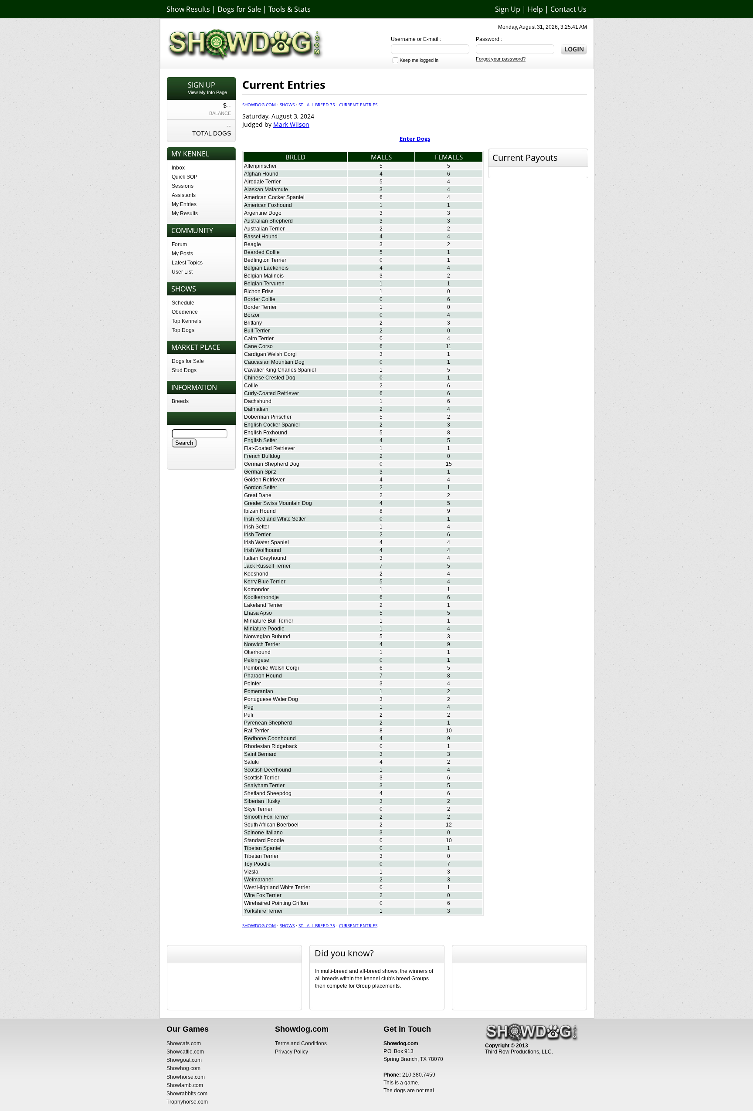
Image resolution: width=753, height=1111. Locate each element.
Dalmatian (256, 409)
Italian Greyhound (265, 558)
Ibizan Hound (260, 511)
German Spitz (260, 472)
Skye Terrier (258, 809)
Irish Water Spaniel (266, 542)
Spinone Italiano (263, 833)
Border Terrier (260, 307)
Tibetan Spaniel (263, 848)
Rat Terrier (256, 731)
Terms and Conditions (301, 1043)
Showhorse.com (185, 1077)
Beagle (252, 244)
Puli (248, 715)
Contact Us (568, 9)
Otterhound (257, 652)
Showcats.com (183, 1043)
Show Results (188, 9)
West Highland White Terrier (277, 887)
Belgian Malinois (264, 276)
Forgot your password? (501, 58)
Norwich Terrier (262, 644)
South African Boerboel (271, 825)
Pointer (252, 684)
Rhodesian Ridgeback (270, 746)
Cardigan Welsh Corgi (270, 354)
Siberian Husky (262, 801)
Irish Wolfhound (262, 550)
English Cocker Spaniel (272, 425)
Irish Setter (256, 527)
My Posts (182, 254)
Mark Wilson (291, 124)
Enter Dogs (415, 138)
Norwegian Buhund (267, 636)
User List (182, 272)
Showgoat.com (184, 1060)
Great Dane (257, 495)
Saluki (251, 762)
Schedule (183, 303)
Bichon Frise (259, 291)
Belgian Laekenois (266, 268)
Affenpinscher (260, 166)
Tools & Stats (289, 9)
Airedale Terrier (262, 182)
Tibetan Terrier (261, 856)
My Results (185, 213)
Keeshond (256, 574)
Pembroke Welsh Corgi (271, 668)
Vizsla (251, 872)
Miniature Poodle (264, 629)
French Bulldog (262, 456)
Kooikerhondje (261, 597)
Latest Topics (187, 263)
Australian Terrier (264, 229)
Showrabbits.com (186, 1094)
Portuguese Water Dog (271, 699)
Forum (179, 244)
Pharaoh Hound (263, 676)
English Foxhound (265, 433)
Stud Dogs (184, 370)
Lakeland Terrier (263, 605)
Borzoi (251, 315)
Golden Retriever (264, 480)
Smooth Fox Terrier (266, 817)
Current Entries (358, 105)
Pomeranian (258, 691)
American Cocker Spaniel (274, 197)
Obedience (185, 312)
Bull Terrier (257, 331)
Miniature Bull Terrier (268, 621)
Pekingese (256, 660)
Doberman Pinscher (268, 417)
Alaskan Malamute (266, 189)
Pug (249, 707)
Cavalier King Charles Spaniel (280, 370)
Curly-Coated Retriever (271, 393)
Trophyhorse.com (187, 1102)
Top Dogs (183, 330)
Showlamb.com (184, 1085)
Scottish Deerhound (267, 770)
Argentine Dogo (263, 213)
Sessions (182, 186)
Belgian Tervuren (264, 284)
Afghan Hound (261, 174)
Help (535, 9)
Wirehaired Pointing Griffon (276, 903)
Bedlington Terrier (265, 260)
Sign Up (507, 9)
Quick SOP (184, 177)
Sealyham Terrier (264, 785)
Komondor (256, 589)
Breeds (180, 401)
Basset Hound (261, 237)
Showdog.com (259, 105)
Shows (287, 105)
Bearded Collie (262, 252)
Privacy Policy (291, 1052)
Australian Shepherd (268, 221)
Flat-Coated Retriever (269, 448)
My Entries (184, 204)
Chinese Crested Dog (269, 378)
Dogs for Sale (239, 9)
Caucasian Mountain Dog (274, 362)
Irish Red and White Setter (275, 519)
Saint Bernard (260, 754)
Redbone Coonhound (270, 738)
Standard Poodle (264, 840)
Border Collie (259, 299)
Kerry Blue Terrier (264, 582)
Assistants (184, 195)
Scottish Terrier (261, 778)
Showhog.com (183, 1068)
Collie (251, 386)
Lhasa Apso (258, 613)
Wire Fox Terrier (263, 895)
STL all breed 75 (316, 105)
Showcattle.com (185, 1052)
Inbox (178, 168)
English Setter (260, 440)
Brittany (253, 323)
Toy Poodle (257, 864)
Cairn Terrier (259, 338)
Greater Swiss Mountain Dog (278, 503)
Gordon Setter (260, 487)
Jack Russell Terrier (267, 566)
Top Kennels (186, 321)
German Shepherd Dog (271, 464)
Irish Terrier (257, 535)
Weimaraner (258, 880)
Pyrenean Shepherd (268, 723)
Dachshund (257, 401)
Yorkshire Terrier (263, 911)
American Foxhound (268, 205)
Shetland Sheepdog (268, 793)
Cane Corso (258, 346)
